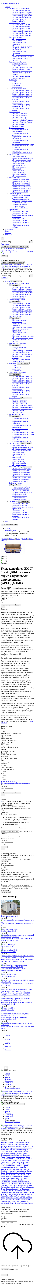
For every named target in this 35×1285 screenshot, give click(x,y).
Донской (12, 1155)
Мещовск (20, 1176)
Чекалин (15, 1198)
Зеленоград (25, 1160)
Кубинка (11, 1171)
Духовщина (14, 1157)
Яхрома (30, 1203)
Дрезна (3, 1157)
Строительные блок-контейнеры (19, 283)
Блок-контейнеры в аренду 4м (22, 380)
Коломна (4, 1166)
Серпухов (21, 1190)
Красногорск (24, 1167)
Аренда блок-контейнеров (17, 372)
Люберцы (19, 1174)
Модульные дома (14, 443)
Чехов (30, 1198)
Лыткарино (4, 1174)
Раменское (30, 1187)
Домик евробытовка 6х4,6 (9, 916)
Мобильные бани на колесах (21, 479)
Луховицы (27, 1173)
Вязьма (19, 1150)
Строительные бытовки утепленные (20, 429)
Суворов (16, 1194)
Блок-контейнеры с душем (21, 352)
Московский (24, 1178)
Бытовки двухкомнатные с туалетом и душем (21, 360)
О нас (6, 521)
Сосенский (15, 1192)
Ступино (10, 1194)
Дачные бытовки (14, 398)
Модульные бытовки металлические (19, 321)
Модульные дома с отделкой (21, 449)
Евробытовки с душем (19, 512)
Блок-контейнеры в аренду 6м (22, 382)
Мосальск (10, 1178)
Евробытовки (13, 501)
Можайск (4, 1178)
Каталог (7, 281)
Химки (3, 1198)
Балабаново (26, 1142)
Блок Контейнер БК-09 (8, 931)
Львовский (12, 1174)
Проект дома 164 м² (7, 946)
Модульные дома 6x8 (19, 465)
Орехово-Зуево (17, 1183)
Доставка (8, 1113)
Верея (7, 1148)
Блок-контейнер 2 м (19, 296)
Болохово (12, 1146)
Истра (11, 1162)
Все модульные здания (8, 783)
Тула (17, 1196)
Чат (16, 524)
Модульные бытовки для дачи (22, 327)
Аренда (7, 1111)
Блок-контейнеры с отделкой (22, 289)
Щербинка (29, 1199)
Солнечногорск (6, 1192)
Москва (16, 1178)
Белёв (9, 1144)
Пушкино (17, 1187)
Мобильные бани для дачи (21, 470)
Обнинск (20, 1182)
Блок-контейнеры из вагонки (22, 311)
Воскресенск (5, 1150)
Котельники (5, 1167)
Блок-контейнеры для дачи (21, 287)
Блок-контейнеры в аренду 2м (22, 376)
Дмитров (13, 1153)
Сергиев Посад (13, 1190)
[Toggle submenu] (16, 281)
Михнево (27, 1176)
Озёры (10, 1183)
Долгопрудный (22, 1153)
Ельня (28, 1157)
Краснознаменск (16, 1169)
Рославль (9, 1189)
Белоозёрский (16, 1144)
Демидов (17, 1151)
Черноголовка (23, 1198)
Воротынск (28, 1148)
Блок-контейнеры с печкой (21, 307)
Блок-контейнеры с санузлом (22, 351)
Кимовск (27, 1162)
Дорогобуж (19, 1155)
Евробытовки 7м (18, 510)
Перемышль (9, 1185)
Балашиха (4, 1144)
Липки (3, 1173)
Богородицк (5, 1146)
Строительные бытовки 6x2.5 (22, 441)
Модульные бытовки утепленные (19, 333)
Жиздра (16, 1158)
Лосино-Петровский (17, 1173)
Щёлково (23, 1199)
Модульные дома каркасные (21, 450)
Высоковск (13, 1150)
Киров (9, 1164)
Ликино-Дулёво (26, 1171)
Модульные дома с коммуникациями (18, 460)
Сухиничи (22, 1194)
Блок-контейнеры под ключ (21, 294)
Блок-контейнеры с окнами (21, 303)
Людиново (26, 1174)
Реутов (3, 1189)
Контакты (8, 1118)
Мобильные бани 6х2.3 (20, 481)
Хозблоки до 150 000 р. (20, 499)
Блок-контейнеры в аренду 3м (22, 378)
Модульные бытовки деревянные (19, 324)
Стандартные (16, 367)
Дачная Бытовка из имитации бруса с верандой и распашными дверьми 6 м (17, 939)
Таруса (8, 1196)
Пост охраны (13, 363)
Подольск (28, 1185)
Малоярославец (6, 1176)
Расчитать (5, 861)
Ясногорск (23, 1203)
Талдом (3, 1196)
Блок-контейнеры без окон (21, 305)
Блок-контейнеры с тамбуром (22, 291)
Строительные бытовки (16, 414)
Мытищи (4, 1180)
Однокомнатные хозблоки (21, 487)
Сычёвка (29, 1194)
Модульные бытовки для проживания (20, 330)
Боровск (18, 1146)
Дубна (8, 1157)
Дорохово (26, 1155)
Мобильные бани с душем (21, 474)
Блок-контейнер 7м (18, 298)
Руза (23, 1189)
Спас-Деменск (24, 1192)
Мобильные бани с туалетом (21, 478)
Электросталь (14, 1201)
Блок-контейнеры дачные (17, 300)
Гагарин (25, 1150)
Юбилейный (5, 1203)
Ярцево (17, 1203)
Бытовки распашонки (19, 400)
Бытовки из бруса (18, 412)
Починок (4, 1187)
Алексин (4, 1142)
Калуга (15, 1162)
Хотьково (9, 1198)
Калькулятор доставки (8, 781)
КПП (14, 365)
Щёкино (17, 1199)
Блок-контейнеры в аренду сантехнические (21, 391)
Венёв (3, 1148)
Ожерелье (4, 1183)
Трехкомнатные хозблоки (20, 490)
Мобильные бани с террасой (21, 476)
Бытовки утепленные (19, 403)
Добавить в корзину (7, 605)
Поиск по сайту (6, 242)
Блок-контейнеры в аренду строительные (21, 388)
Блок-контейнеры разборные (22, 314)
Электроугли (24, 1201)
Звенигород (17, 1160)
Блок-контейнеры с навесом (21, 309)
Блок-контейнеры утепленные (22, 292)
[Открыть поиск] (2, 238)
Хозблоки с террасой (19, 494)
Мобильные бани (14, 467)
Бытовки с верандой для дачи (22, 405)
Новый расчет (6, 892)
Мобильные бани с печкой (21, 472)
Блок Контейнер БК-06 (8, 952)
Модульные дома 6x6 (19, 463)
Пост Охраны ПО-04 (8, 976)
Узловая (22, 1196)
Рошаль (14, 1189)
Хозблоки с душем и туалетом (22, 492)
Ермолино (4, 1158)
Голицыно (4, 1151)
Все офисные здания (23, 783)
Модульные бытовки (15, 316)
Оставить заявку (10, 1086)
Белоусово (24, 1144)
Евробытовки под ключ (20, 503)
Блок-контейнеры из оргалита (22, 312)
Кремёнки (25, 1169)
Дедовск (11, 1151)
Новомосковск (5, 1182)
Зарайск (10, 1160)
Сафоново (4, 1190)
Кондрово (19, 1166)
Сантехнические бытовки (17, 343)
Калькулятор (9, 1115)
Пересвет (17, 1185)
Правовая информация (12, 1122)
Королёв (25, 1166)
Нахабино (21, 1180)
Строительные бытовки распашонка (20, 438)
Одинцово (26, 1182)
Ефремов (11, 1158)
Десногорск (24, 1151)
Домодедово (5, 1155)
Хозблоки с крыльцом (19, 496)
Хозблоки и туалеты (15, 483)
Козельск (26, 1164)
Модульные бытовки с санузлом (23, 336)
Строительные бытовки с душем (23, 432)
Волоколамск (19, 1148)
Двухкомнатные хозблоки (20, 489)
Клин (21, 1164)
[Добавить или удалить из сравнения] (2, 607)
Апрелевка (18, 1142)
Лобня (8, 1173)
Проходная (16, 369)
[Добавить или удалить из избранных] (4, 607)
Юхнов (12, 1203)
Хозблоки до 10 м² (18, 497)
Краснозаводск (6, 1169)
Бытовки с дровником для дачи (22, 407)
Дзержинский (5, 1153)
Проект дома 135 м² (7, 1010)
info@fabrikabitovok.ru (8, 268)
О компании (9, 1116)
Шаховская (10, 1199)
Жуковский (28, 1158)
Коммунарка (11, 1166)
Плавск (22, 1185)
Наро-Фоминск (12, 1180)
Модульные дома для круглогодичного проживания (22, 446)
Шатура (3, 1199)
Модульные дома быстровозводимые (18, 453)
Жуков (22, 1158)
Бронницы (25, 1146)
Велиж (31, 1146)
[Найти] (31, 241)
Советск (28, 1190)
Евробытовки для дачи (20, 505)
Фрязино (28, 1196)
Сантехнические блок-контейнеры (19, 348)
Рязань (27, 1189)
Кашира (21, 1162)
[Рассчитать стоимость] (6, 1068)
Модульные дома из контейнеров (19, 457)
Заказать (4, 255)
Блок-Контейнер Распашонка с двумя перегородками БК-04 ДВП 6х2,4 (13, 969)
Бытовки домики (18, 410)
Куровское (17, 1171)
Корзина (7, 1109)
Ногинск (14, 1182)
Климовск (15, 1164)
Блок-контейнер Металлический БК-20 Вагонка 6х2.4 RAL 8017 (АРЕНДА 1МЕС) (17, 960)
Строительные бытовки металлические (20, 419)
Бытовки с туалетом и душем (22, 354)
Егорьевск (21, 1157)
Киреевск (4, 1164)
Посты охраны (17, 371)
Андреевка (10, 1142)
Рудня (19, 1189)
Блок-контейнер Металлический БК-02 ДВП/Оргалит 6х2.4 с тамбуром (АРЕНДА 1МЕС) (16, 994)
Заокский (4, 1160)
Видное (12, 1148)
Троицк (13, 1196)
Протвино (10, 1187)
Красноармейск (14, 1167)
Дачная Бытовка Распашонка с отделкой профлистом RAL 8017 (14, 1018)
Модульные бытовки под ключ (22, 338)
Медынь (14, 1176)
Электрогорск (5, 1201)
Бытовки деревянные (19, 402)
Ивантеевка (5, 1162)
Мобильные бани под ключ (21, 469)
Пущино (24, 1187)
